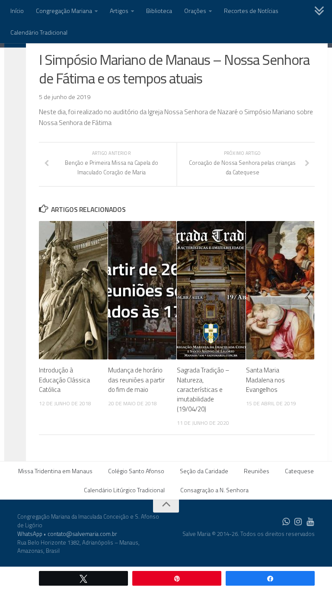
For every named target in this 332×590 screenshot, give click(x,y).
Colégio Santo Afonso (136, 470)
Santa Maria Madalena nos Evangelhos (265, 379)
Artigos (119, 10)
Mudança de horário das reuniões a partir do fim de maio (136, 379)
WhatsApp (29, 533)
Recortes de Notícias (251, 10)
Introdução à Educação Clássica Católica (64, 379)
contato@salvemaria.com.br (82, 533)
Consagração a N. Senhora (214, 489)
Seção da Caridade (204, 470)
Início (17, 10)
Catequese (299, 470)
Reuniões (256, 470)
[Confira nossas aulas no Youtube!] (310, 521)
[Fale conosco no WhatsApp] (286, 521)
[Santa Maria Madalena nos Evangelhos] (280, 290)
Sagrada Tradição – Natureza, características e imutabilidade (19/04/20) (203, 389)
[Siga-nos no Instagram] (298, 521)
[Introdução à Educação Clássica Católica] (73, 290)
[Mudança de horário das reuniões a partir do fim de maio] (142, 290)
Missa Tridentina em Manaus (55, 470)
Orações (195, 10)
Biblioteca (159, 10)
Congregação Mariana (64, 10)
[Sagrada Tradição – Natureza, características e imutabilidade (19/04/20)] (211, 290)
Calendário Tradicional (38, 32)
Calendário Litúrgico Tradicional (124, 489)
